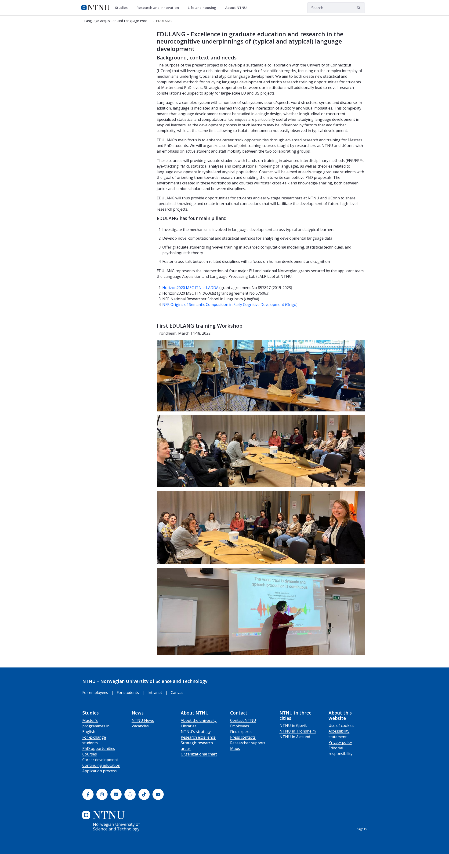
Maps (235, 748)
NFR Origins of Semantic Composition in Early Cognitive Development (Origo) (229, 304)
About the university (199, 720)
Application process (99, 770)
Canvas (177, 692)
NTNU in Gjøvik (293, 725)
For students (128, 692)
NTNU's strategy (196, 731)
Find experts (241, 731)
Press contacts (243, 737)
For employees (95, 692)
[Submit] (359, 8)
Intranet (155, 692)
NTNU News (143, 720)
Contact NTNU (243, 720)
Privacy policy (340, 742)
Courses (89, 754)
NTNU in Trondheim (297, 731)
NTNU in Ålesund (294, 736)
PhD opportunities (98, 748)
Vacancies (140, 726)
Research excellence (198, 737)
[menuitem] (123, 8)
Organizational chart (199, 754)
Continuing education (101, 765)
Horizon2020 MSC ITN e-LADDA (190, 287)
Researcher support (247, 742)
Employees (239, 726)
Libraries (188, 726)
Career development (100, 759)
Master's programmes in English (95, 726)
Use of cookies (341, 725)
